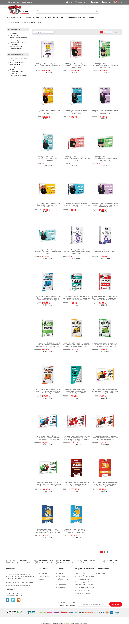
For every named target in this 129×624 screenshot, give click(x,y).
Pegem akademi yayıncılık (18, 42)
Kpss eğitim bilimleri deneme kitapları (16, 72)
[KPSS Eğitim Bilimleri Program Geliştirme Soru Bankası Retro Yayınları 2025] (47, 142)
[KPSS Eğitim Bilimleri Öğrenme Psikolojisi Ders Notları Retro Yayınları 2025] (76, 142)
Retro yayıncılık (15, 44)
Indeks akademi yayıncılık (18, 37)
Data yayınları (14, 35)
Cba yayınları (14, 33)
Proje (67, 623)
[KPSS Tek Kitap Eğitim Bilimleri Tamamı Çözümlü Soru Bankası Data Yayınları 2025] (76, 235)
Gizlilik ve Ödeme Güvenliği (85, 576)
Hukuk (63, 17)
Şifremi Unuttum (64, 579)
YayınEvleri (102, 573)
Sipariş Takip (82, 2)
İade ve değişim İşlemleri (84, 582)
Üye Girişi (61, 576)
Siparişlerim (62, 585)
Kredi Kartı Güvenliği (82, 593)
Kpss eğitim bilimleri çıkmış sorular (19, 68)
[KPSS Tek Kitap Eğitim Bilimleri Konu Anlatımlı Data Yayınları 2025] (105, 235)
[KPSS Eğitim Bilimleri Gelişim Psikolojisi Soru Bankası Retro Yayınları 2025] (76, 96)
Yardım (70, 2)
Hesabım (61, 582)
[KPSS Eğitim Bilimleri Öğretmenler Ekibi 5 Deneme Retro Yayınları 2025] (47, 49)
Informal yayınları (15, 40)
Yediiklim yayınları (16, 48)
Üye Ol (95, 2)
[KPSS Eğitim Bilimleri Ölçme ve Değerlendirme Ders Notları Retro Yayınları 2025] (105, 142)
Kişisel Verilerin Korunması (85, 587)
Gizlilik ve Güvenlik (82, 590)
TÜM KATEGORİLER (14, 17)
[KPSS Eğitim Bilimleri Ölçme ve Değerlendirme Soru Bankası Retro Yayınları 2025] (76, 49)
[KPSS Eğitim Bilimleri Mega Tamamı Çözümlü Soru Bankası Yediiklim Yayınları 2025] (76, 468)
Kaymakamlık (53, 17)
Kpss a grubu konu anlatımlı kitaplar (19, 59)
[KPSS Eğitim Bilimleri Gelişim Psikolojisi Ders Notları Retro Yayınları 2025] (76, 189)
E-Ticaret (72, 623)
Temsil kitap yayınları (16, 46)
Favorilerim (62, 587)
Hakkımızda (42, 573)
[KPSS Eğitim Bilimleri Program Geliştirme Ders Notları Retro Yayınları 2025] (47, 235)
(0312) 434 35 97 (27, 2)
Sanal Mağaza (46, 623)
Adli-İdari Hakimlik (32, 17)
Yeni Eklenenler (89, 17)
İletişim (41, 579)
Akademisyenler (44, 576)
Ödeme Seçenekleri (82, 579)
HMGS (43, 17)
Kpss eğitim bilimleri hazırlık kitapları (19, 77)
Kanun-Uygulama (74, 17)
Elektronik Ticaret (57, 623)
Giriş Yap (107, 2)
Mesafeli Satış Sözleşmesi (84, 585)
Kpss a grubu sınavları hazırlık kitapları (17, 63)
